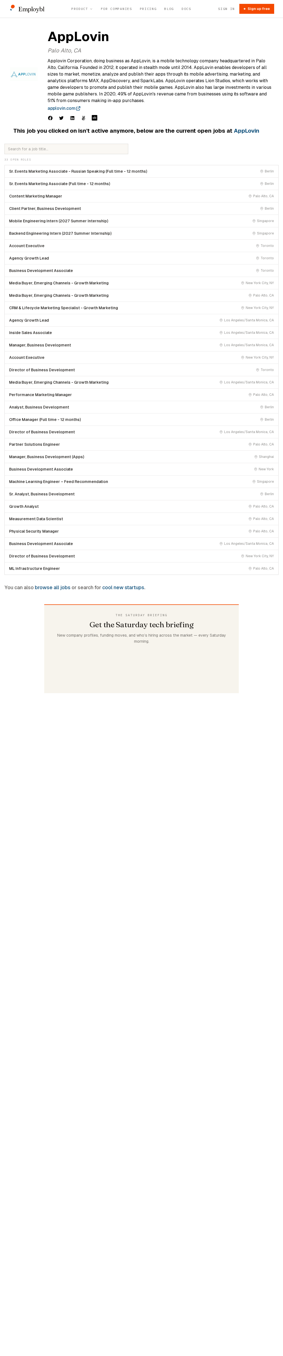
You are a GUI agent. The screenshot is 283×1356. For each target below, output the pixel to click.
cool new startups (123, 587)
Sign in (226, 9)
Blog (169, 9)
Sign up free (259, 9)
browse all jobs (52, 587)
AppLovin (246, 131)
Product (79, 9)
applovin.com (61, 108)
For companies (116, 9)
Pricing (148, 9)
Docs (186, 9)
